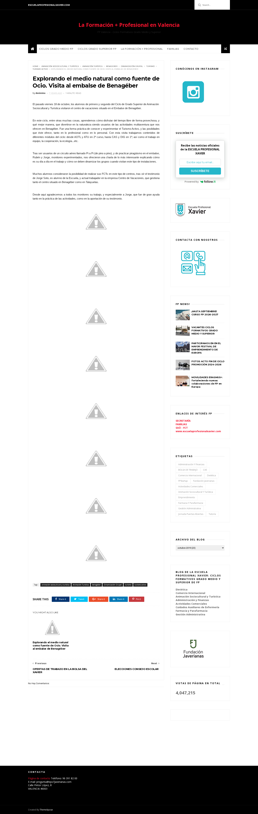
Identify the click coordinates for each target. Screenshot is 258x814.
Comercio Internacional (190, 475)
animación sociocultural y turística (60, 66)
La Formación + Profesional (142, 48)
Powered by (192, 181)
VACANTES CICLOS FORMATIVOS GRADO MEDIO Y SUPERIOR (204, 330)
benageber (111, 66)
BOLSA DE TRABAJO (188, 469)
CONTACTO (191, 48)
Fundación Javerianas (203, 480)
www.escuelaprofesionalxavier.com (198, 431)
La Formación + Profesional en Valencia (129, 24)
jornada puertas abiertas (190, 514)
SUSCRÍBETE (200, 171)
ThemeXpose (46, 809)
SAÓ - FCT (182, 427)
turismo (150, 66)
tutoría (212, 514)
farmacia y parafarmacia (190, 502)
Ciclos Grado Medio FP (56, 48)
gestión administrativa (189, 508)
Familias (173, 48)
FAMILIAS (181, 424)
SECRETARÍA (183, 420)
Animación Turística (92, 66)
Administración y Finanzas (191, 464)
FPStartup (183, 480)
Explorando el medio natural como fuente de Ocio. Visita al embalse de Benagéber (50, 645)
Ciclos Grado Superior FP (97, 48)
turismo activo (40, 69)
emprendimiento (186, 497)
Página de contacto (39, 778)
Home (35, 66)
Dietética (211, 475)
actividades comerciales (190, 486)
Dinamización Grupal (132, 66)
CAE (205, 469)
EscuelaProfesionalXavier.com (49, 5)
